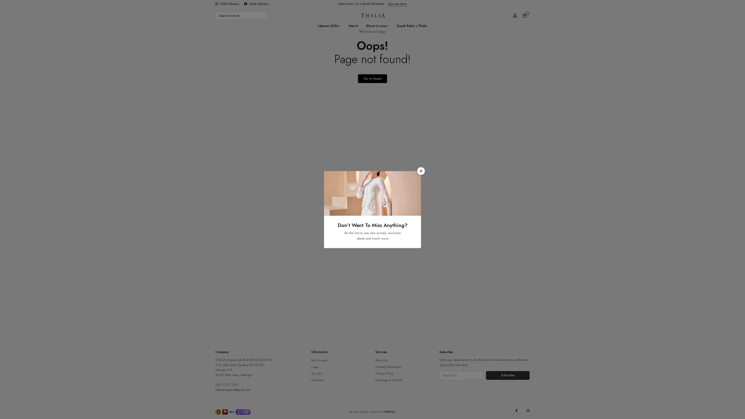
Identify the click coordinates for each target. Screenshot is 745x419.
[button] (421, 171)
